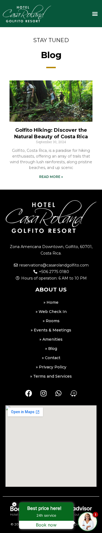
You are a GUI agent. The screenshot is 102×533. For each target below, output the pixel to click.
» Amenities (51, 339)
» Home (51, 302)
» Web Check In (51, 311)
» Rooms (51, 320)
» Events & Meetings (51, 330)
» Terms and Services (51, 376)
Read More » (51, 177)
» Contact (51, 357)
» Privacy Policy (51, 367)
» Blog (51, 348)
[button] (94, 13)
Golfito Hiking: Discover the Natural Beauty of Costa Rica (51, 133)
